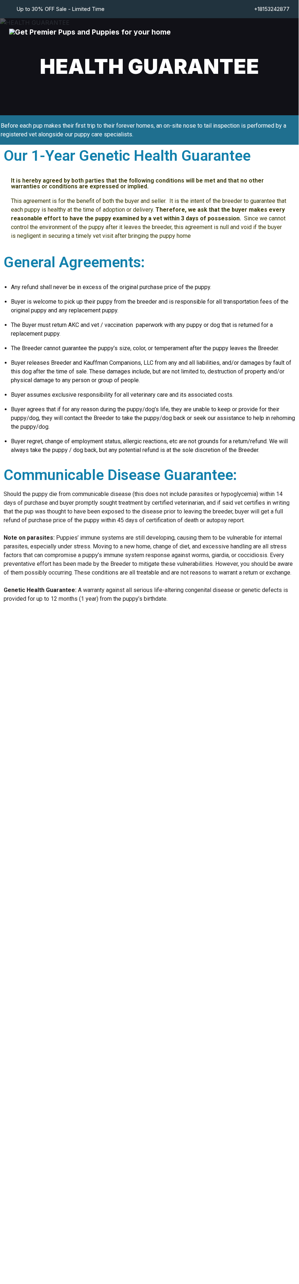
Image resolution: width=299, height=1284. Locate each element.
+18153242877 (272, 9)
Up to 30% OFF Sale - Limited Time (61, 9)
